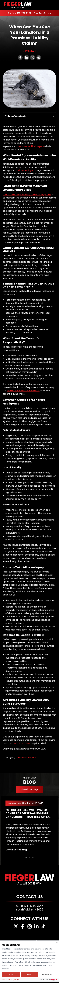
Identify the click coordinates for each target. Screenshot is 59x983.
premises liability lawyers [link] (30, 146)
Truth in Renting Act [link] (25, 170)
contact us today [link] (21, 743)
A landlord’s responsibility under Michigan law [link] (27, 194)
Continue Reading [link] (16, 849)
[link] (42, 13)
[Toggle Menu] (53, 5)
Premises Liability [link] (27, 757)
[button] (26, 857)
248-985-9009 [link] (24, 13)
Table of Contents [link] (15, 116)
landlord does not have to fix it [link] (23, 390)
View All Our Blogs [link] (29, 789)
